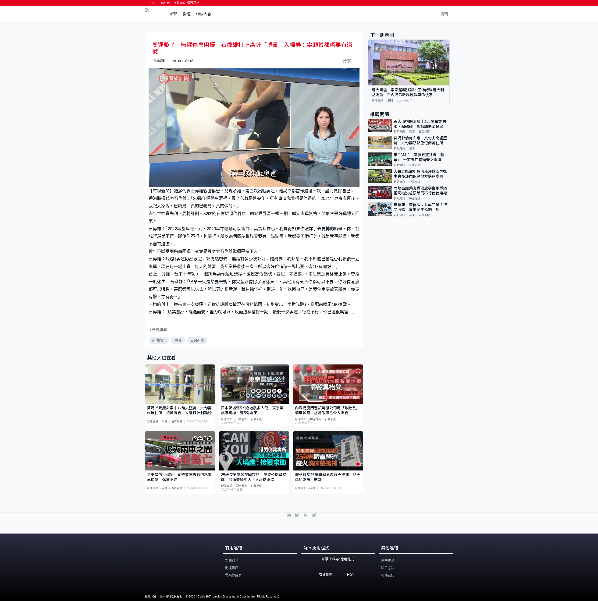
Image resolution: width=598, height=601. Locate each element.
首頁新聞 (197, 340)
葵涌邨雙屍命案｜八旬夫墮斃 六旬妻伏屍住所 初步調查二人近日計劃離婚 (179, 410)
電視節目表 (233, 575)
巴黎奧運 (159, 330)
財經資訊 (231, 568)
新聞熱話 (414, 165)
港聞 (164, 421)
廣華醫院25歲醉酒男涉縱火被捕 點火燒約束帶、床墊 (327, 477)
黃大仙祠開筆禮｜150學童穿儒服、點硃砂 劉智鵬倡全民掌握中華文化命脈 (420, 124)
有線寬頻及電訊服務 (186, 3)
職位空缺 (387, 568)
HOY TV (165, 3)
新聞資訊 (158, 340)
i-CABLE (150, 3)
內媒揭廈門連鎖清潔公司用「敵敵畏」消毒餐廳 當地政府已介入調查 (327, 410)
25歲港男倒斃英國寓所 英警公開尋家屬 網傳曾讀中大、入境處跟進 (253, 477)
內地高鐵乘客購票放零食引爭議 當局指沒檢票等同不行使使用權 (422, 190)
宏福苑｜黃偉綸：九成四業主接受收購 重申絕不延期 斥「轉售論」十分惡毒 (420, 207)
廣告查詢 (387, 561)
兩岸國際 (241, 419)
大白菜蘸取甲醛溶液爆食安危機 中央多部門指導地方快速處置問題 (422, 174)
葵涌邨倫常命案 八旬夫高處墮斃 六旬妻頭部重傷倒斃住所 (420, 140)
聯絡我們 (387, 575)
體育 (178, 340)
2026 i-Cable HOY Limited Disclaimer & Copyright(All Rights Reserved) (234, 596)
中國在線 (315, 419)
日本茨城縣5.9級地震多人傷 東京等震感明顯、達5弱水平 (252, 410)
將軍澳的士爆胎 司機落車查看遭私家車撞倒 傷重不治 (179, 477)
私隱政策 (150, 596)
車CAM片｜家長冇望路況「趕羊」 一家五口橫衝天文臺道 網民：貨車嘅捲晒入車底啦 (421, 158)
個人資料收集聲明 (171, 596)
